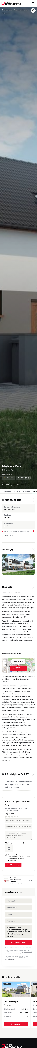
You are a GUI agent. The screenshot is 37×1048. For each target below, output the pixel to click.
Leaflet (14, 671)
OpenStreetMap (22, 671)
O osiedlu (26, 491)
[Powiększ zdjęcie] (18, 564)
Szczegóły (7, 491)
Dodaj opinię (24, 478)
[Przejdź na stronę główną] (11, 3)
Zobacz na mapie (16, 668)
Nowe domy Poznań (20, 10)
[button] (24, 660)
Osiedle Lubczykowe (12, 1002)
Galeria (17, 491)
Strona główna (7, 10)
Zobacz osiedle (16, 1024)
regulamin (28, 947)
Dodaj (8, 849)
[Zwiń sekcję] (33, 500)
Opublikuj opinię (13, 865)
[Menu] (33, 3)
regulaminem (12, 860)
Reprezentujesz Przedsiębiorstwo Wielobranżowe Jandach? (18, 484)
